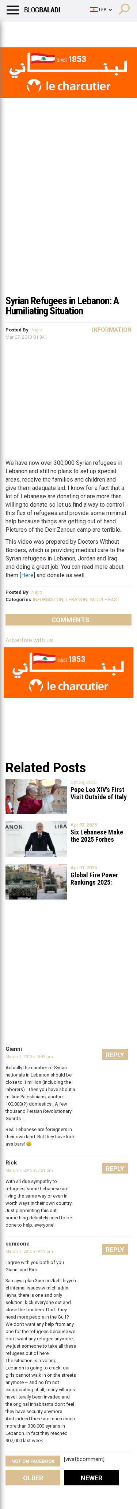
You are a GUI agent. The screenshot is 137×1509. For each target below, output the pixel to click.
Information (112, 329)
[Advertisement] (68, 218)
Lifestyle (16, 31)
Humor (47, 31)
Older (33, 1478)
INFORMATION (48, 599)
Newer (91, 1478)
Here (27, 575)
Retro (73, 31)
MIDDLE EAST (104, 599)
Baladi (100, 31)
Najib (36, 330)
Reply (115, 1055)
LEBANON (76, 599)
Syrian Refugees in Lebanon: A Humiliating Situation (62, 306)
